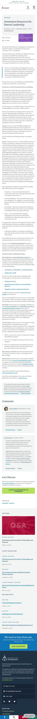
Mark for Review (26, 393)
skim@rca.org (23, 378)
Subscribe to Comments (12, 393)
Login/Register (6, 714)
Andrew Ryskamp (8, 30)
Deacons (7, 17)
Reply (20, 430)
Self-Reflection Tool (28, 364)
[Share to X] (14, 717)
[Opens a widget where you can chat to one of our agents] (29, 716)
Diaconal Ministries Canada (20, 257)
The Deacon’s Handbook (11, 306)
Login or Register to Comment (18, 491)
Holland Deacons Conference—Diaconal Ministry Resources (17, 285)
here (8, 355)
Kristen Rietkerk (13, 408)
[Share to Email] (23, 717)
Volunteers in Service (10, 281)
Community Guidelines (24, 391)
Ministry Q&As (15, 1)
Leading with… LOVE (10, 273)
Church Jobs (21, 1)
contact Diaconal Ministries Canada (22, 360)
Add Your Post (18, 646)
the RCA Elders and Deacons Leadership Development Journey (18, 307)
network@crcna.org (7, 680)
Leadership (5, 503)
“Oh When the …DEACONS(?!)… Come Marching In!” (19, 270)
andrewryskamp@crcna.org (9, 373)
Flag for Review (11, 430)
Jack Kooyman (8, 438)
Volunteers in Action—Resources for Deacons (17, 289)
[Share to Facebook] (4, 717)
